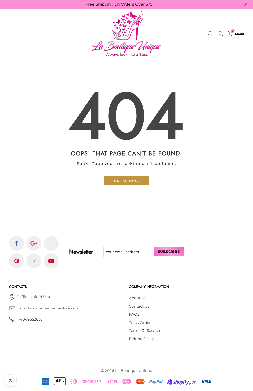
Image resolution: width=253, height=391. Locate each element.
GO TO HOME (126, 181)
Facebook (16, 243)
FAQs (134, 314)
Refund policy (141, 339)
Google (33, 243)
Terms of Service (144, 331)
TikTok (51, 243)
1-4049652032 (30, 319)
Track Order (140, 322)
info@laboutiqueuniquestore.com (48, 308)
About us (137, 298)
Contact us (139, 306)
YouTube (51, 260)
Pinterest (16, 260)
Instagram (33, 260)
